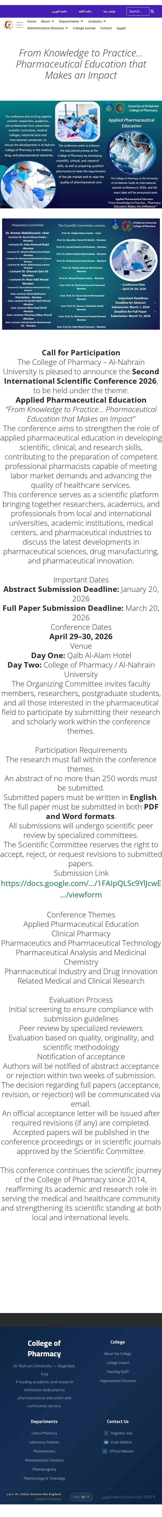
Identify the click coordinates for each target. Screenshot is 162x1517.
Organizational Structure (118, 1380)
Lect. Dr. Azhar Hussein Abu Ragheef (34, 1494)
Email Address (121, 1442)
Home (31, 21)
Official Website (121, 1451)
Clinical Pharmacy (44, 1433)
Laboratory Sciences (44, 1442)
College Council (118, 1362)
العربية (121, 27)
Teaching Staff (118, 1371)
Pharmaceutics (44, 1451)
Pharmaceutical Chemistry (44, 1460)
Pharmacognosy (44, 1469)
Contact (106, 27)
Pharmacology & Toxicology (44, 1478)
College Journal (84, 27)
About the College (117, 1353)
